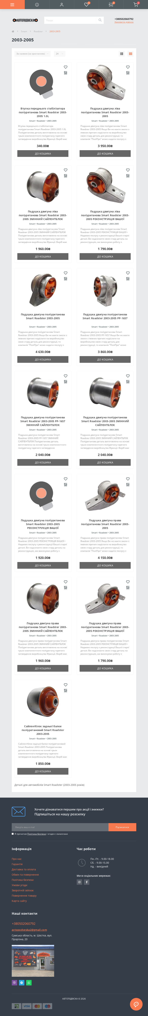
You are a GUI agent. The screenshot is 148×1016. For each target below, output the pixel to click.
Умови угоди (19, 885)
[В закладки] (65, 67)
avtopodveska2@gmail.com (29, 929)
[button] (61, 4)
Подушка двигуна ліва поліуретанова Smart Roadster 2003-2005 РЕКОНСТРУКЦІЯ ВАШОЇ (105, 215)
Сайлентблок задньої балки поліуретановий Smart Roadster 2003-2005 (43, 730)
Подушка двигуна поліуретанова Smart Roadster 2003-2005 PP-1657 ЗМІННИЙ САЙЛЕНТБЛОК (42, 421)
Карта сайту (19, 901)
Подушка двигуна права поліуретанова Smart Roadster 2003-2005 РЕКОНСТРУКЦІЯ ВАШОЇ (105, 627)
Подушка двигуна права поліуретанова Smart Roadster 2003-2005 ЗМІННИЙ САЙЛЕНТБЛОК (43, 627)
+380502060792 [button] (23, 924)
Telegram (21, 982)
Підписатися (122, 827)
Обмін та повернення (25, 874)
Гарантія (17, 864)
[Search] (100, 20)
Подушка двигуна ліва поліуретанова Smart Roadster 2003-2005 (105, 112)
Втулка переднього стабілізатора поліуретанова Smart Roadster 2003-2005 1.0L (43, 112)
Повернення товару (24, 895)
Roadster (38, 31)
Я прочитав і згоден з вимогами (41, 833)
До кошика (43, 153)
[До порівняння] (65, 73)
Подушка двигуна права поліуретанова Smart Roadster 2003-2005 (105, 524)
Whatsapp (29, 982)
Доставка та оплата (24, 869)
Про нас (17, 859)
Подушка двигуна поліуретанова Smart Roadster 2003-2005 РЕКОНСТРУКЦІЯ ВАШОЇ (43, 524)
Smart (24, 31)
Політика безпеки (36, 833)
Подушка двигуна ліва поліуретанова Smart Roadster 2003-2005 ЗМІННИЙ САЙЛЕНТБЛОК (43, 215)
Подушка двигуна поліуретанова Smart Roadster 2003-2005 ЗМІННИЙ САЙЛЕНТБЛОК (105, 421)
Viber (14, 982)
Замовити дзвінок (124, 22)
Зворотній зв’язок (23, 890)
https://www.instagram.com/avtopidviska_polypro (79, 882)
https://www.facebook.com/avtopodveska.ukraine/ (86, 882)
